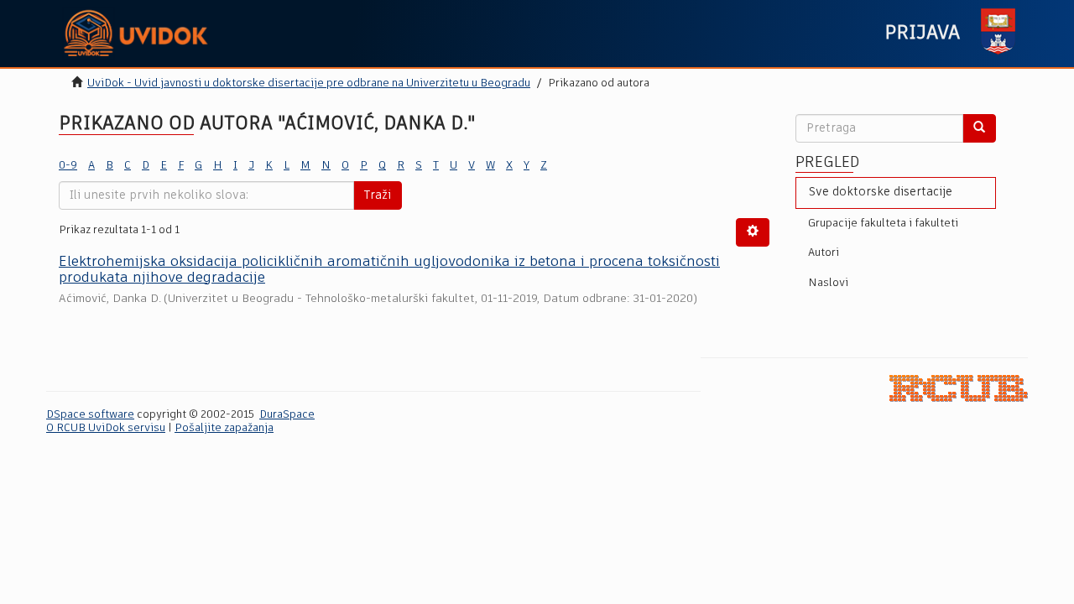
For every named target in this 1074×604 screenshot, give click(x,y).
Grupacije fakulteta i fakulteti (883, 223)
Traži (377, 195)
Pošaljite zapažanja (224, 428)
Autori (823, 252)
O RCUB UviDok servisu (105, 428)
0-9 (68, 165)
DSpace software (90, 414)
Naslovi (828, 283)
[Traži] (979, 128)
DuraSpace (287, 414)
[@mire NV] (958, 388)
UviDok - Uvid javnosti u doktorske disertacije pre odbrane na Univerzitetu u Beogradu (308, 83)
